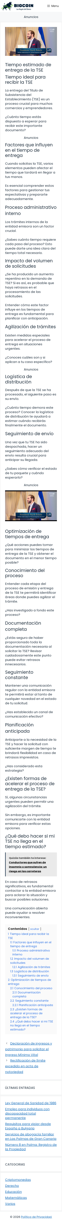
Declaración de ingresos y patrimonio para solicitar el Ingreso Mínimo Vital (28, 1049)
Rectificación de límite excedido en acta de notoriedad (25, 1066)
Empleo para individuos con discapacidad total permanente (27, 1113)
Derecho (12, 1186)
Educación (13, 1192)
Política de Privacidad (36, 1217)
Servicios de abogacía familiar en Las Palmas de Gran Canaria (30, 1136)
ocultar (34, 929)
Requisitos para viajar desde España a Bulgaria (28, 1126)
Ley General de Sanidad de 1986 (30, 1103)
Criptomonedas (18, 1180)
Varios (10, 1203)
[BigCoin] (17, 6)
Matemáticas (16, 1197)
